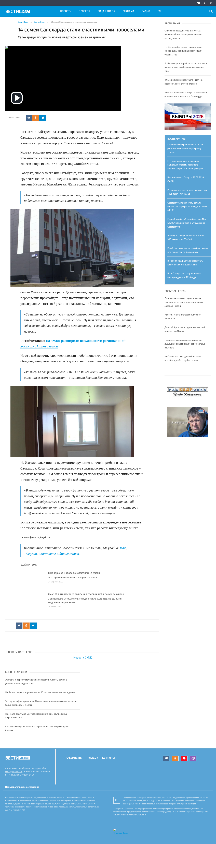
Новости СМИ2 (82, 657)
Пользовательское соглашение (22, 787)
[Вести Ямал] (18, 12)
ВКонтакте (47, 554)
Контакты (108, 757)
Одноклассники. (68, 554)
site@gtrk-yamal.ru (13, 771)
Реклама (128, 11)
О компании (74, 757)
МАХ (122, 548)
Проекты (84, 11)
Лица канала (106, 11)
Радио (146, 11)
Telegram (30, 554)
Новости (65, 11)
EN (159, 11)
